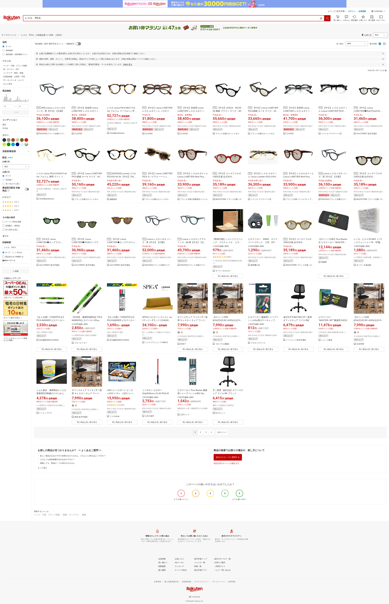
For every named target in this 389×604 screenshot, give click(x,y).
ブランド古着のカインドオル (227, 134)
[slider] (2, 101)
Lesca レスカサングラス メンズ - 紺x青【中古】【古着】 (191, 242)
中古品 (5, 128)
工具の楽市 (149, 416)
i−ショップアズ (45, 413)
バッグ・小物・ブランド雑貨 (47, 515)
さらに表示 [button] (7, 84)
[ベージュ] (17, 140)
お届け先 (6, 162)
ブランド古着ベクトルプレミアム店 (300, 199)
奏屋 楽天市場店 (81, 417)
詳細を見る (127, 64)
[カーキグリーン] (22, 140)
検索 (17, 112)
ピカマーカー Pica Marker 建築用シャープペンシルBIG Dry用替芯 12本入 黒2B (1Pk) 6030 (192, 393)
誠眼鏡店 (113, 199)
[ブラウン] (13, 140)
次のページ (222, 432)
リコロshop (114, 416)
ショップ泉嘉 (326, 340)
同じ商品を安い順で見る (228, 276)
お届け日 (6, 172)
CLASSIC (78, 134)
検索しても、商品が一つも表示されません (57, 463)
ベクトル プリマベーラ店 (331, 134)
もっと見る (42, 468)
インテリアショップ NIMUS (156, 342)
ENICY (183, 344)
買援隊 (324, 262)
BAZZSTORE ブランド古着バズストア (229, 199)
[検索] (327, 18)
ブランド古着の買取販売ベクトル (194, 199)
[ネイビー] (17, 144)
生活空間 (360, 344)
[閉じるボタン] (383, 53)
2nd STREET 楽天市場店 (366, 134)
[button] (378, 11)
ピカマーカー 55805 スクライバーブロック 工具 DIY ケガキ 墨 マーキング (262, 242)
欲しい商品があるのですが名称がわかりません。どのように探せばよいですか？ (73, 456)
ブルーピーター (80, 343)
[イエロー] (4, 144)
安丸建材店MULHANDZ (49, 340)
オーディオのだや (222, 271)
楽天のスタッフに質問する (228, 457)
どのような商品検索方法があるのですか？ (57, 459)
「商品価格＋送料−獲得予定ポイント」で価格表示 (53, 44)
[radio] (3, 46)
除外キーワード (8, 261)
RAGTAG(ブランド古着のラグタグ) (53, 134)
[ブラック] (4, 140)
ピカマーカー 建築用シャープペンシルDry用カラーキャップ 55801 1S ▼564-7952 (263, 320)
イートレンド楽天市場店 (296, 340)
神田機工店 (255, 265)
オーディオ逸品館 (363, 265)
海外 (11, 158)
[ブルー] (13, 144)
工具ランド (184, 415)
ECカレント (220, 413)
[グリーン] (8, 144)
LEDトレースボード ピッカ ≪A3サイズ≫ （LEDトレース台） (121, 393)
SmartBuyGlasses (117, 133)
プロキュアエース (258, 343)
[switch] (27, 189)
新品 (4, 125)
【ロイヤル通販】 (222, 344)
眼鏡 (84, 515)
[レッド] (26, 140)
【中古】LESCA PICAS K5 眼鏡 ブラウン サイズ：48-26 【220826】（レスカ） (227, 111)
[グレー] (8, 140)
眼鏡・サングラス (71, 515)
